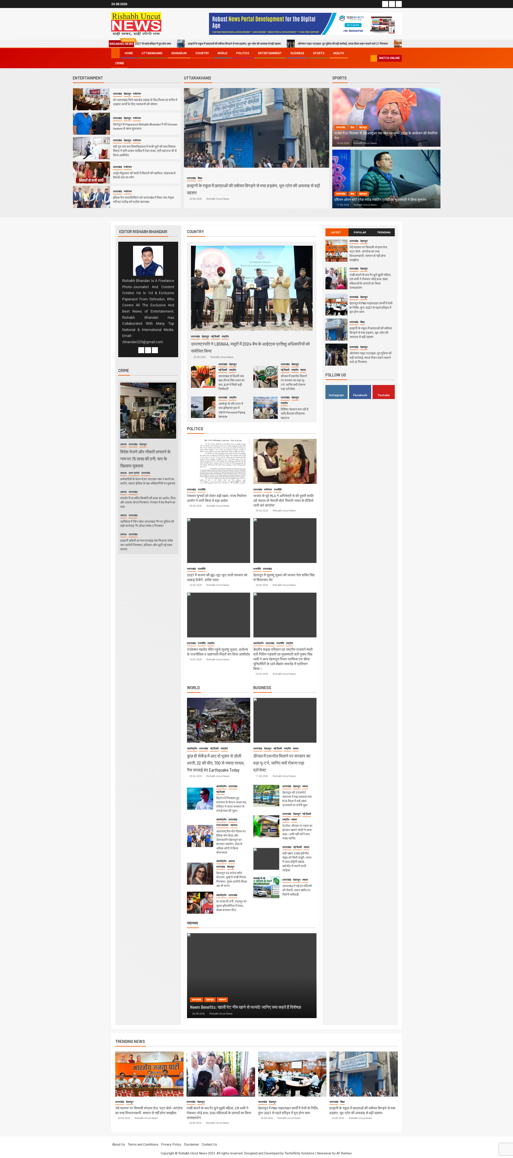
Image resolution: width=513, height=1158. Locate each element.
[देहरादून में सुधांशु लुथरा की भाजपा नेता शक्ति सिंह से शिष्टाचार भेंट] (285, 540)
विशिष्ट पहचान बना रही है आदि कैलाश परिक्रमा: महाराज (294, 413)
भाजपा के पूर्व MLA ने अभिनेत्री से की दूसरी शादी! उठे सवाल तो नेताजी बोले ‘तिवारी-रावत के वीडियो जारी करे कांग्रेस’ (283, 500)
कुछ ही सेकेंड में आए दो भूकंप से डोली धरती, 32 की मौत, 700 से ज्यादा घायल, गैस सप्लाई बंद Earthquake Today (215, 762)
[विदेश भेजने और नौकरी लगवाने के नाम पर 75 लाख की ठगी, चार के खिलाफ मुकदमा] (148, 411)
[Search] (367, 58)
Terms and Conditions (143, 1144)
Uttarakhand (152, 53)
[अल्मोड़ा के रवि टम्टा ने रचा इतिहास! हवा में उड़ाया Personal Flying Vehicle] (203, 407)
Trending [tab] (384, 232)
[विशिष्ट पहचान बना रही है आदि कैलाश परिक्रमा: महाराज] (265, 408)
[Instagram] (148, 350)
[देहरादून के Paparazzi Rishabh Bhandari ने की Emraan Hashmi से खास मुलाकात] (91, 124)
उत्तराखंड (117, 93)
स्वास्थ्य (233, 825)
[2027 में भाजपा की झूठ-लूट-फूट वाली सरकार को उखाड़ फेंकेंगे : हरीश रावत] (218, 540)
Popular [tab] (360, 232)
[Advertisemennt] (305, 23)
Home (129, 53)
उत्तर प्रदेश (134, 472)
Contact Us (209, 1144)
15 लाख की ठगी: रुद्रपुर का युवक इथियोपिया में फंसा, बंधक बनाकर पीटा (231, 905)
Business (297, 53)
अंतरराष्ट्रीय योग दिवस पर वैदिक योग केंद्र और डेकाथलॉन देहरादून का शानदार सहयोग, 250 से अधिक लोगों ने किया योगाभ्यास (231, 841)
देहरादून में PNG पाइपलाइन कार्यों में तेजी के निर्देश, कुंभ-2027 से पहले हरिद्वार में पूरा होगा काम (371, 307)
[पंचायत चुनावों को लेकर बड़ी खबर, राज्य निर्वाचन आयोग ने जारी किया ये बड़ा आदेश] (218, 461)
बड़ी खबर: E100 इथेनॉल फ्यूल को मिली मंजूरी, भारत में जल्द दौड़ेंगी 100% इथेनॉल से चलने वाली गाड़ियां (296, 861)
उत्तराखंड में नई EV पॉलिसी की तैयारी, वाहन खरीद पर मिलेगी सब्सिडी (297, 890)
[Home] (115, 53)
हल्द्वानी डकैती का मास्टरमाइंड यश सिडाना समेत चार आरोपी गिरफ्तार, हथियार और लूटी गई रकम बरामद (146, 544)
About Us (118, 1144)
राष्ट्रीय (225, 336)
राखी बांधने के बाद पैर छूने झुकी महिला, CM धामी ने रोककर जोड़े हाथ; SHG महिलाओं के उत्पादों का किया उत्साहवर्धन (219, 1113)
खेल (352, 127)
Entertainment (270, 53)
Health (338, 53)
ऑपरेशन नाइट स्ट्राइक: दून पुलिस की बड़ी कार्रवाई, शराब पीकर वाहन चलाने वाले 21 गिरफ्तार (268, 43)
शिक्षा (362, 322)
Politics (242, 53)
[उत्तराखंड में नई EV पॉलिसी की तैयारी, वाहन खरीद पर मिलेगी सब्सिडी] (266, 887)
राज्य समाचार (222, 825)
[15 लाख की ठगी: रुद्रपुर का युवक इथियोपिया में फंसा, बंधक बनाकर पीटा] (200, 903)
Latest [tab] (336, 232)
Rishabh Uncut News (217, 199)
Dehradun (179, 53)
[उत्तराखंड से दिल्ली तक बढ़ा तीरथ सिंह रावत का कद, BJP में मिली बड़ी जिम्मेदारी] (203, 377)
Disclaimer (191, 1144)
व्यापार (303, 369)
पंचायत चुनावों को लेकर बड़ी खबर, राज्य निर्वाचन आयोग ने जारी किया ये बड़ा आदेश (216, 498)
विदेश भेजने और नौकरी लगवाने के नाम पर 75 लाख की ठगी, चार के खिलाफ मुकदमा (145, 458)
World (222, 53)
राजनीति (201, 489)
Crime (119, 63)
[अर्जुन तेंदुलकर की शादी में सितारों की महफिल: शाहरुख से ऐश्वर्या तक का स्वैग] (91, 172)
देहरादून (127, 93)
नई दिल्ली (215, 336)
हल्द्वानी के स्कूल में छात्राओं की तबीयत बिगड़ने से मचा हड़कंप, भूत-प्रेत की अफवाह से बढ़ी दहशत (159, 43)
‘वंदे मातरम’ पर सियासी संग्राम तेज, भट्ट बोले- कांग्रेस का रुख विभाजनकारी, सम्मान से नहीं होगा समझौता (380, 43)
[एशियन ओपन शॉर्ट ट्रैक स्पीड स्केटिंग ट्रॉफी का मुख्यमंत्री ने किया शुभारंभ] (386, 179)
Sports (318, 53)
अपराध (231, 861)
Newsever (324, 1153)
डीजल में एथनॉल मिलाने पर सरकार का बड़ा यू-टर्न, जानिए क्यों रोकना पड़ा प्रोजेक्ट (281, 762)
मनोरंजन (137, 93)
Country (202, 53)
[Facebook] (141, 350)
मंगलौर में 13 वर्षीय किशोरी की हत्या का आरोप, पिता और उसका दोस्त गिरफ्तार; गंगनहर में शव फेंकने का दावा (148, 502)
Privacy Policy (171, 1144)
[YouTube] (155, 350)
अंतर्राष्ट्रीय (258, 643)
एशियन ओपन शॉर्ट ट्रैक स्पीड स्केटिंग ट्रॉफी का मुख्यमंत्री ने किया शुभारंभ (380, 199)
